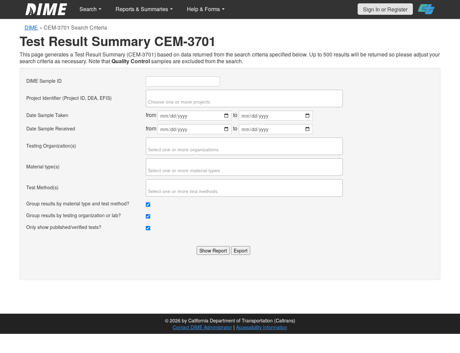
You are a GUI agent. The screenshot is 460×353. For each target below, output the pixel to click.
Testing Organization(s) (51, 145)
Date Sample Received (50, 128)
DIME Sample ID (44, 80)
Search (88, 9)
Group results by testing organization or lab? (73, 215)
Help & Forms (204, 9)
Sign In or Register (385, 9)
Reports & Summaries (142, 9)
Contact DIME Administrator (202, 327)
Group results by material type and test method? (77, 203)
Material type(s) (43, 166)
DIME (31, 27)
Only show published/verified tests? (63, 227)
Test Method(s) (42, 187)
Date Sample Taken (47, 115)
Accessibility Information (261, 327)
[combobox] (244, 98)
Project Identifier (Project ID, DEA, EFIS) (69, 97)
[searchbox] (245, 102)
